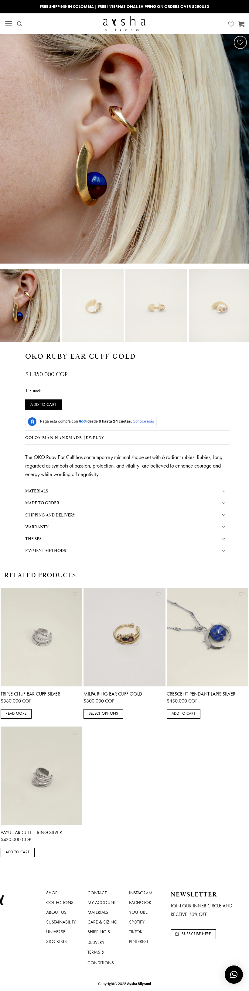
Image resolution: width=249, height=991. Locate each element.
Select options (103, 713)
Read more (15, 713)
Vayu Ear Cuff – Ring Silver (31, 833)
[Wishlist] (231, 24)
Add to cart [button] (184, 713)
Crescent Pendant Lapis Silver (201, 694)
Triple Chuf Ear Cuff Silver (30, 694)
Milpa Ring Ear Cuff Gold (113, 694)
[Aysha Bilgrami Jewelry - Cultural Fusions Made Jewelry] (124, 24)
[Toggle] (223, 492)
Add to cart (43, 404)
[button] (9, 24)
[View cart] (241, 24)
